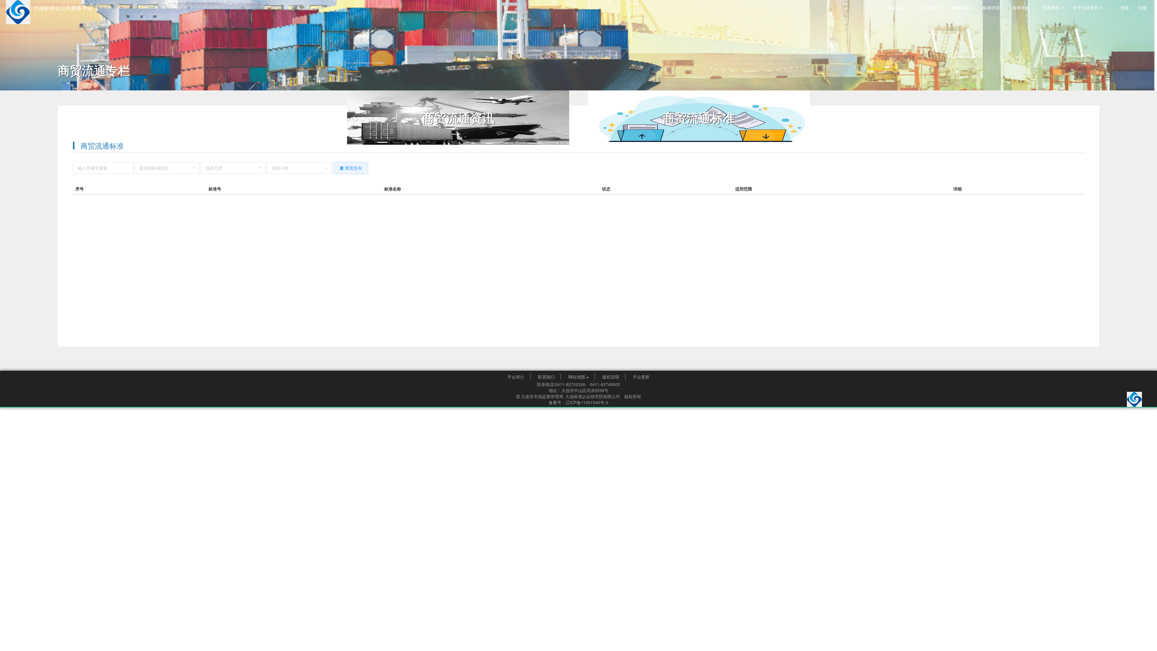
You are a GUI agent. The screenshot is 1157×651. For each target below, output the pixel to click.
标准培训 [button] (992, 8)
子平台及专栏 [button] (1086, 8)
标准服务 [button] (961, 8)
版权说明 (610, 377)
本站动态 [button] (897, 8)
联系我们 (546, 377)
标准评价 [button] (1022, 8)
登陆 (1125, 8)
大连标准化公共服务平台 (63, 7)
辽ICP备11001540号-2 (587, 402)
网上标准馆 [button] (929, 8)
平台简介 (515, 377)
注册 (1142, 8)
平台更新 (641, 377)
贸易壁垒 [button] (1052, 8)
